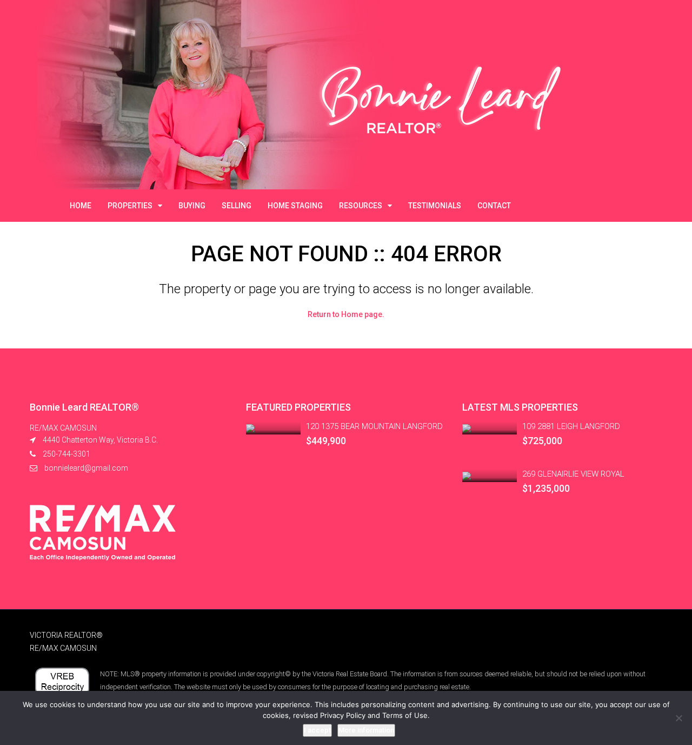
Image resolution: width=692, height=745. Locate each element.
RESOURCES (360, 205)
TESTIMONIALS (434, 205)
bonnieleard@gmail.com (86, 468)
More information (366, 730)
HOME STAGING (295, 205)
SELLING (236, 205)
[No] (678, 718)
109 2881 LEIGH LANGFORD (571, 426)
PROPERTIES (130, 205)
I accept (317, 730)
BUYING (191, 205)
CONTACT (494, 205)
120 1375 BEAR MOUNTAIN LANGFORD (374, 426)
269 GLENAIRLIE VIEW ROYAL (573, 474)
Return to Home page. (346, 314)
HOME (80, 205)
